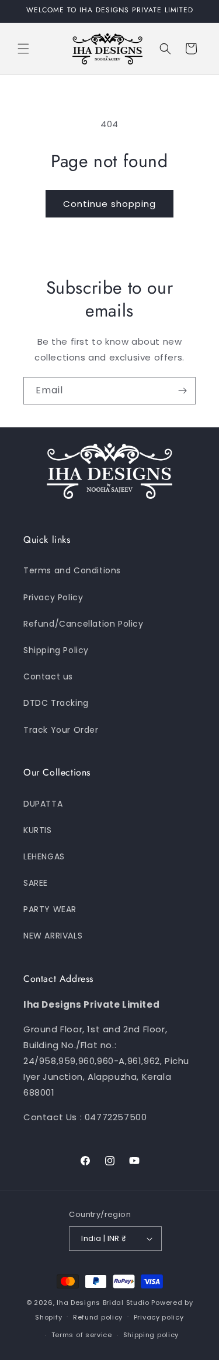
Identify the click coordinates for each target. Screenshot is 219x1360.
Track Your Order (61, 730)
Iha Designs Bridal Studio (103, 1302)
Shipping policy (151, 1334)
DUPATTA (42, 804)
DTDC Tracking (56, 703)
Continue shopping (109, 204)
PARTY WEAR (50, 909)
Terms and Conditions (72, 570)
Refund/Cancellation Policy (83, 624)
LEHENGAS (44, 856)
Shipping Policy (56, 650)
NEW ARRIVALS (52, 935)
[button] (23, 49)
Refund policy (98, 1317)
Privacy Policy (53, 597)
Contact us (48, 676)
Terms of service (81, 1334)
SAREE (35, 883)
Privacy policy (159, 1317)
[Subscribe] (182, 390)
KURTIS (37, 830)
